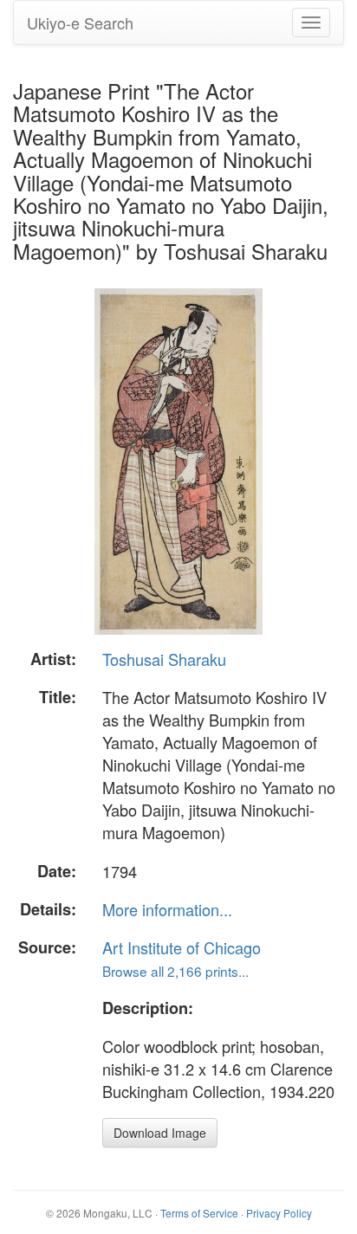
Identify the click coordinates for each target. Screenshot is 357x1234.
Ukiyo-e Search (80, 22)
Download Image (160, 1132)
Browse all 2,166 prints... (175, 970)
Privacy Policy (279, 1212)
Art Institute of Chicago (181, 947)
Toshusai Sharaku (164, 659)
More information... (167, 909)
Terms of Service (199, 1212)
